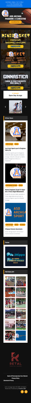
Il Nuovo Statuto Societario (13, 229)
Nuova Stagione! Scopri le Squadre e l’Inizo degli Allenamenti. (15, 191)
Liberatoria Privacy (8, 380)
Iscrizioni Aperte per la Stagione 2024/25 (15, 149)
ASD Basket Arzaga (11, 185)
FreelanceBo (22, 388)
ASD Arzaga (9, 144)
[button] (5, 107)
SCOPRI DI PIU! (15, 22)
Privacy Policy (15, 378)
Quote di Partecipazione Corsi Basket (17, 376)
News (16, 144)
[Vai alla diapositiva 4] (9, 110)
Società (22, 224)
